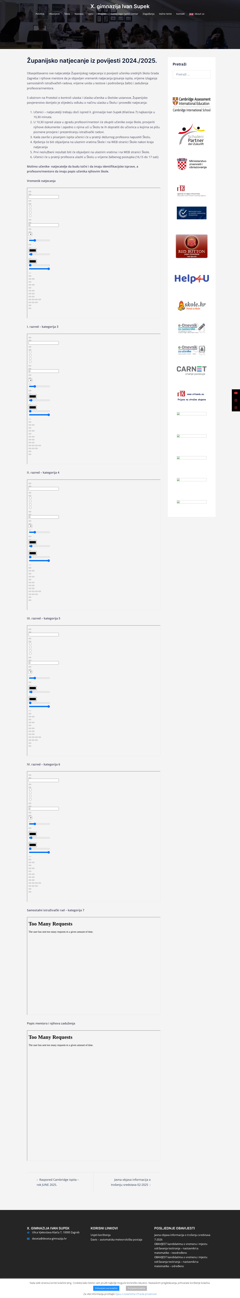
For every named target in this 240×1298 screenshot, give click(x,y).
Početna (40, 13)
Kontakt (180, 13)
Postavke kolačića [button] (136, 1288)
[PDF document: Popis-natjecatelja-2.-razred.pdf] (93, 544)
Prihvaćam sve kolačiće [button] (106, 1288)
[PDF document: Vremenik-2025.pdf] (93, 253)
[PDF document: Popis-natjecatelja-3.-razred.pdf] (93, 690)
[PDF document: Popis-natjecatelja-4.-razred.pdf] (93, 836)
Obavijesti (54, 13)
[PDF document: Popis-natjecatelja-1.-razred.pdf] (93, 399)
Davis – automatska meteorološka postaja (116, 1239)
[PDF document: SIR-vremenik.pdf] (93, 966)
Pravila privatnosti (147, 1294)
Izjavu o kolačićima (125, 1294)
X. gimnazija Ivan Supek (120, 6)
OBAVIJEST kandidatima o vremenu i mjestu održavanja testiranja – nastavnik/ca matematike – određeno (180, 1261)
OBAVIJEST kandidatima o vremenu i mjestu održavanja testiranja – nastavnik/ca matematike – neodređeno (180, 1248)
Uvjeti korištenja (101, 1235)
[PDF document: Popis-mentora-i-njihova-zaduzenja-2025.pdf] (93, 1095)
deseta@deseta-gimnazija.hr (49, 1238)
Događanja (148, 13)
